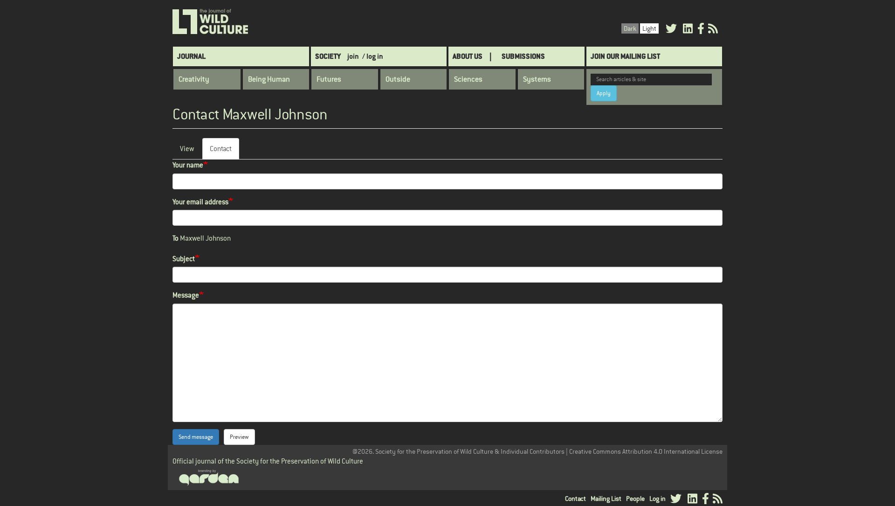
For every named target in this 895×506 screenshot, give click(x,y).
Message (185, 295)
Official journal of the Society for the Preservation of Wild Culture (267, 461)
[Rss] (713, 30)
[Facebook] (701, 30)
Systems (537, 79)
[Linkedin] (688, 30)
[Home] (210, 21)
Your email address (200, 201)
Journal (191, 56)
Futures (329, 79)
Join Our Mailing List (625, 56)
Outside (398, 79)
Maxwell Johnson (205, 238)
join (353, 56)
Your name (187, 164)
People (635, 498)
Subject (183, 258)
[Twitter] (671, 30)
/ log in (372, 56)
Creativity (194, 79)
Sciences (468, 79)
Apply (604, 93)
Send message (196, 437)
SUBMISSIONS (523, 56)
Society (328, 56)
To (175, 238)
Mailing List (606, 498)
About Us (467, 56)
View (187, 148)
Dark (630, 28)
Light (649, 28)
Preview (239, 437)
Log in (657, 498)
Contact (224, 151)
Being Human (269, 79)
